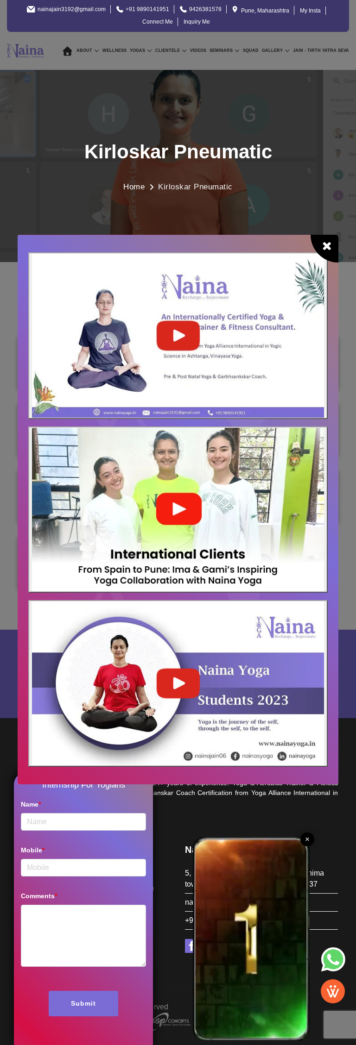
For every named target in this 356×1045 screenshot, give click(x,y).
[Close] (324, 249)
